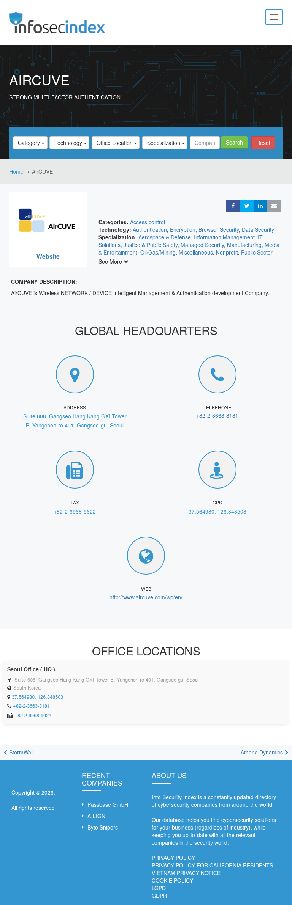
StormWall (21, 752)
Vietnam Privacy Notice (186, 873)
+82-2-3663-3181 (217, 415)
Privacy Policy (173, 857)
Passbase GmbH (107, 804)
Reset (263, 142)
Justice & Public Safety (151, 244)
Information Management (224, 237)
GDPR (159, 895)
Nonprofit (227, 252)
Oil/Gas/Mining (158, 252)
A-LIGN (96, 816)
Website (48, 256)
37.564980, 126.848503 (217, 511)
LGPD (159, 888)
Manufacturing (244, 244)
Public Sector (256, 252)
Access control (147, 222)
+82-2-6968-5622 (75, 511)
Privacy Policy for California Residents (212, 865)
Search (234, 142)
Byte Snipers (102, 827)
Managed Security (202, 244)
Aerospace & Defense (164, 237)
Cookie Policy (172, 880)
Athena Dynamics (262, 752)
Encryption (182, 229)
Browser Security (218, 229)
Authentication (150, 229)
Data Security (258, 229)
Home (17, 171)
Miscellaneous (196, 252)
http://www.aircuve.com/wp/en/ (146, 597)
